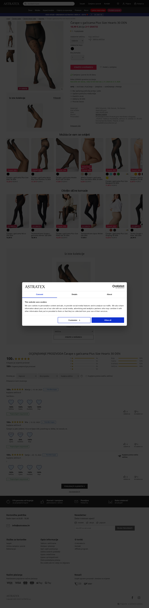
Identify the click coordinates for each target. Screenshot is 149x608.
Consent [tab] (39, 294)
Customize (72, 320)
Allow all (107, 320)
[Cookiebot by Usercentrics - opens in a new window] (114, 286)
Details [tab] (74, 294)
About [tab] (109, 294)
